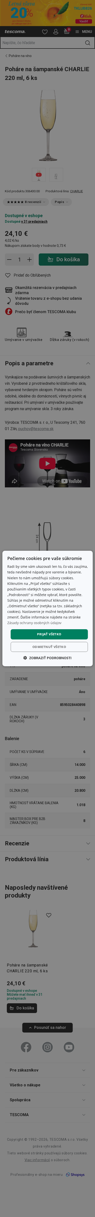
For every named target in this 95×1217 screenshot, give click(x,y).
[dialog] (47, 608)
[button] (47, 658)
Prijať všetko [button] (49, 634)
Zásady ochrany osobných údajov (34, 622)
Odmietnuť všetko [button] (49, 647)
